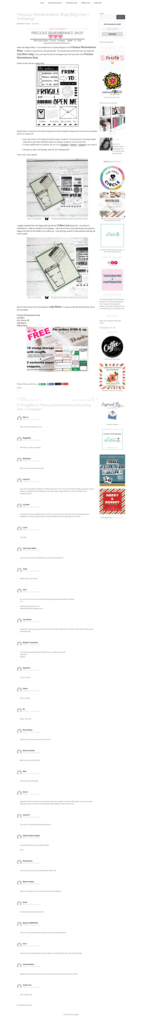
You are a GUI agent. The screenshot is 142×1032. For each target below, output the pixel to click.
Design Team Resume (55, 3)
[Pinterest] (116, 262)
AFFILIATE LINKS (115, 162)
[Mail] (109, 262)
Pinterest (73, 144)
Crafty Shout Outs (71, 3)
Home (42, 3)
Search (102, 14)
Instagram (82, 144)
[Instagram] (112, 262)
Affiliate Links (85, 3)
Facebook (64, 144)
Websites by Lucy (118, 517)
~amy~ (116, 139)
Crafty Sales (98, 3)
